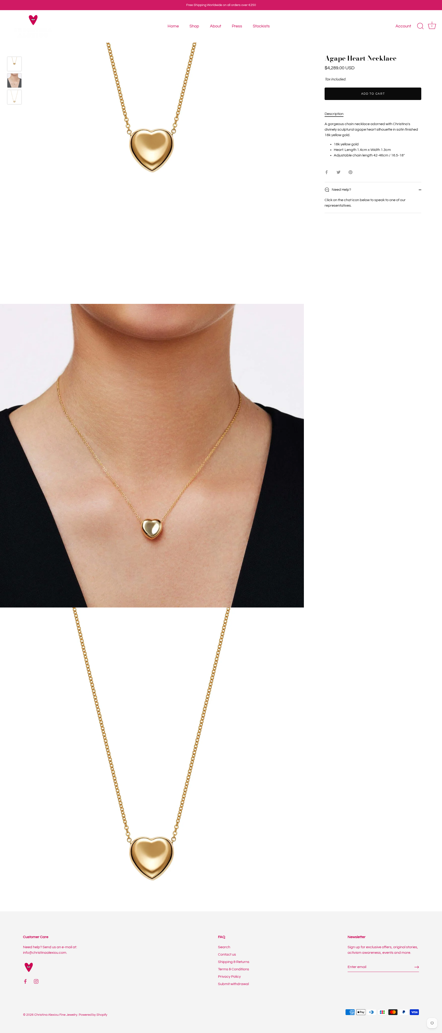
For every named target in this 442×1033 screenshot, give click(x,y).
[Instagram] (36, 981)
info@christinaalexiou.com (44, 952)
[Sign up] (416, 967)
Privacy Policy (229, 976)
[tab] (336, 114)
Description (334, 114)
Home (173, 26)
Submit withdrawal (233, 984)
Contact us (227, 954)
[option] (14, 64)
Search (224, 947)
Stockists (261, 26)
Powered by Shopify (93, 1014)
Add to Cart (373, 93)
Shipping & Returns (233, 962)
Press (237, 26)
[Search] (420, 26)
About (215, 26)
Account (403, 26)
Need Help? (341, 189)
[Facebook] (25, 981)
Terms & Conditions (233, 969)
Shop (194, 26)
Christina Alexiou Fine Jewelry (55, 1014)
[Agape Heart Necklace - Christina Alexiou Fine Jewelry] (14, 64)
